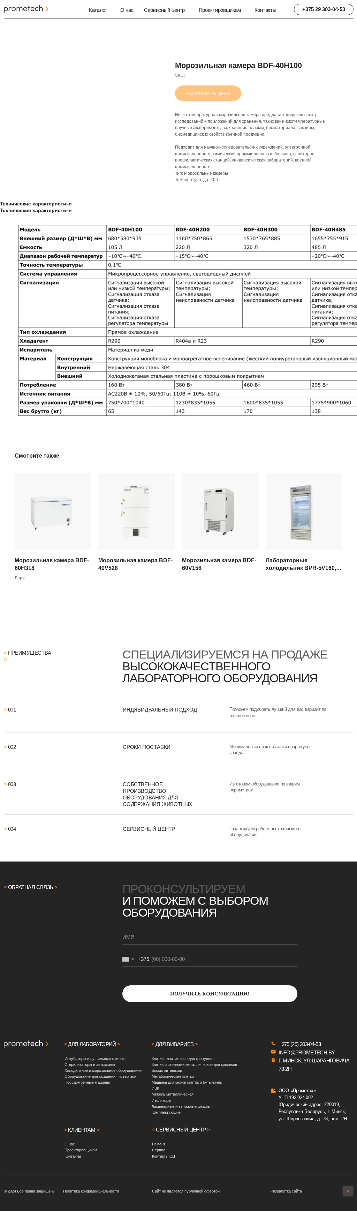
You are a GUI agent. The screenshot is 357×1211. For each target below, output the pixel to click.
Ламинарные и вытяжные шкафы (181, 1106)
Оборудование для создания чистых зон (100, 1076)
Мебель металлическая (172, 1094)
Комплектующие (166, 1112)
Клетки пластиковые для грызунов (182, 1058)
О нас (127, 10)
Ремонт (158, 1144)
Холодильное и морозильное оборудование (103, 1070)
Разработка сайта (286, 1191)
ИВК (155, 1088)
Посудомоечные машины (87, 1082)
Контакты (265, 10)
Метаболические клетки (173, 1076)
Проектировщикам (220, 10)
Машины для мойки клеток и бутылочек (187, 1082)
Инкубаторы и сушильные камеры (95, 1058)
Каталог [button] (98, 10)
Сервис (158, 1150)
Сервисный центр (164, 10)
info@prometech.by (307, 1052)
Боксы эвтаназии (167, 1070)
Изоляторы (161, 1100)
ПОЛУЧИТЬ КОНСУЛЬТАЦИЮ (210, 993)
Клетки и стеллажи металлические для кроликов (194, 1064)
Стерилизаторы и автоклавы (89, 1064)
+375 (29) (289, 1044)
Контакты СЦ (163, 1156)
